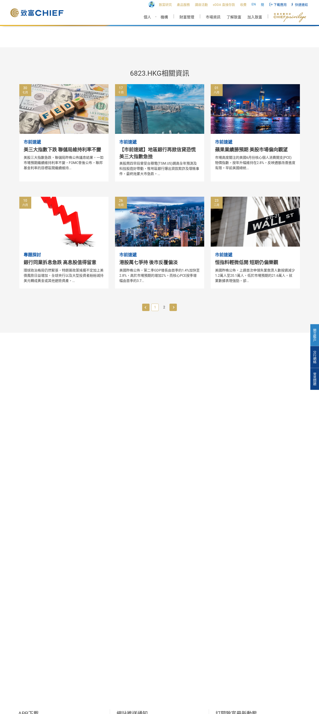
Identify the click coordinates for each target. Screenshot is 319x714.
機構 (164, 17)
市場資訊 (213, 17)
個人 (147, 17)
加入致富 (254, 17)
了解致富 (234, 17)
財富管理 (186, 17)
